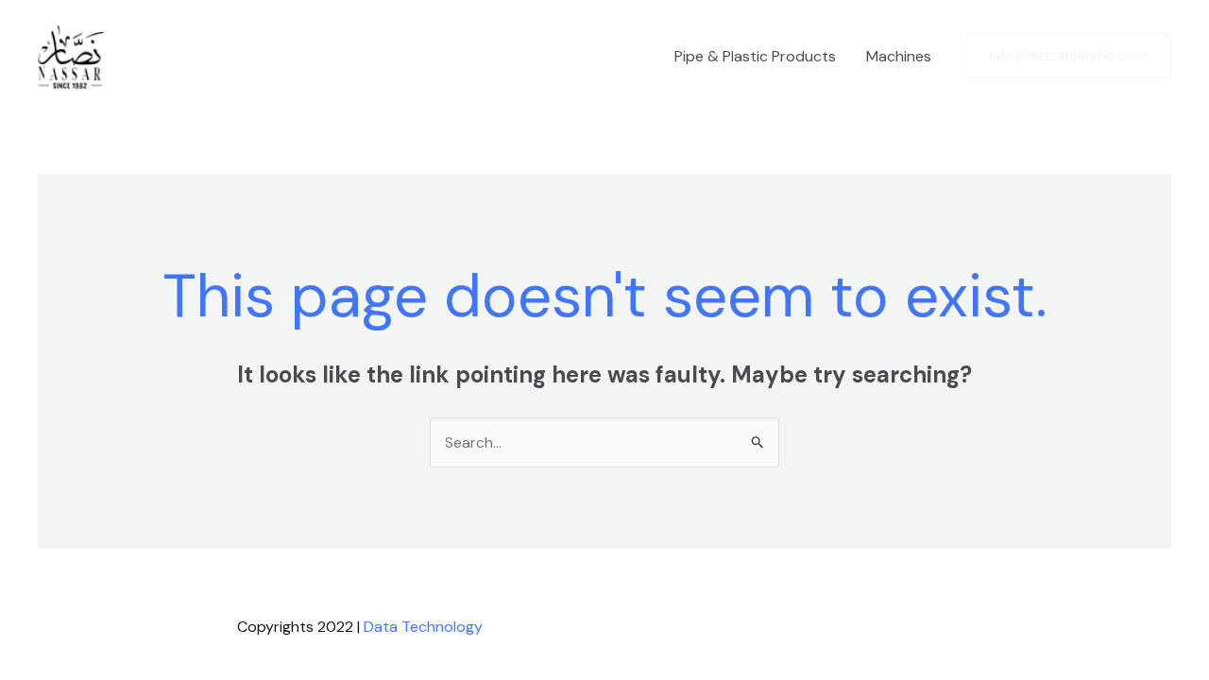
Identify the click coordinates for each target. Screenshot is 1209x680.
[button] (1068, 56)
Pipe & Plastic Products (755, 56)
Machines (898, 56)
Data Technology (423, 627)
